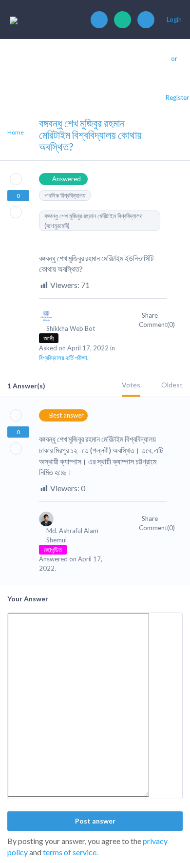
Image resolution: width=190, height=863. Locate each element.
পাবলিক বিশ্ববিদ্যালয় (65, 195)
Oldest (172, 385)
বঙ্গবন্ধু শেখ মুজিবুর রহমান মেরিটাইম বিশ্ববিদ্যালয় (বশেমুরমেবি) (93, 221)
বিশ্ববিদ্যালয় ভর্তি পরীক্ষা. (64, 358)
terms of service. (70, 852)
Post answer (95, 821)
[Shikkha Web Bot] (79, 320)
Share (150, 315)
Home (15, 132)
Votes (131, 385)
